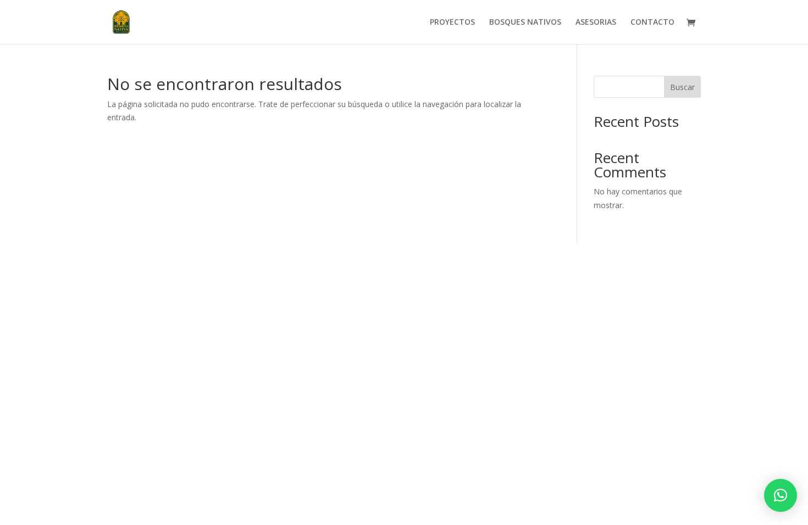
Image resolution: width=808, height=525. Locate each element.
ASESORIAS (595, 22)
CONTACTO (652, 22)
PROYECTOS (452, 22)
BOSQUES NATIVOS (525, 22)
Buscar (682, 87)
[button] (780, 495)
